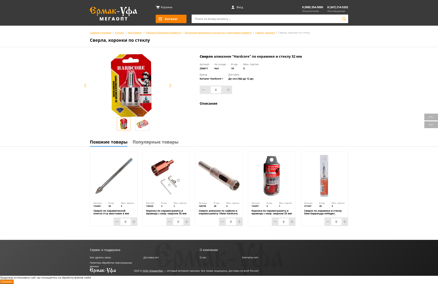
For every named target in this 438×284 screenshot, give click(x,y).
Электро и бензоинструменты (163, 32)
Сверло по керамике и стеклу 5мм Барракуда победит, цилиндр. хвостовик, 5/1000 (323, 213)
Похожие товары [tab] (108, 142)
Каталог (119, 32)
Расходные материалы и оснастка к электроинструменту (218, 32)
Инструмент (135, 32)
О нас (203, 257)
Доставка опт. (151, 257)
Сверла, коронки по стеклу (294, 32)
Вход (240, 7)
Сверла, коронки (265, 32)
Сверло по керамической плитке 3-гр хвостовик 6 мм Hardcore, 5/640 (111, 213)
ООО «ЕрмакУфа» (153, 270)
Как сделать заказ (100, 257)
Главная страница (100, 32)
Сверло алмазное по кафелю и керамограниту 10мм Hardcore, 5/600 (218, 213)
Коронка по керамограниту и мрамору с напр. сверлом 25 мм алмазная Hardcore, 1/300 (272, 213)
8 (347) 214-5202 (337, 7)
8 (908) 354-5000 (312, 7)
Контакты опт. (250, 257)
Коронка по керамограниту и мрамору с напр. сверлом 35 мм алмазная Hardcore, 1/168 (166, 213)
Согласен (6, 281)
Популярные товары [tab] (155, 142)
